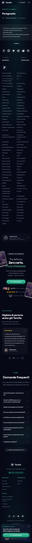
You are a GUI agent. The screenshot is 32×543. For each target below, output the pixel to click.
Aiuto (18, 483)
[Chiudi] (28, 526)
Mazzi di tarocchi (6, 486)
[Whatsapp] (8, 51)
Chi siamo (4, 504)
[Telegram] (18, 51)
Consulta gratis (17, 535)
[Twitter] (13, 51)
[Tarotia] (6, 2)
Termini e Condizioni (7, 496)
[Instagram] (14, 516)
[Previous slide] (9, 358)
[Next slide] (22, 358)
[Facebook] (4, 51)
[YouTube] (18, 516)
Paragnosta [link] (21, 18)
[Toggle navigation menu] (29, 2)
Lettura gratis (17, 282)
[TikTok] (9, 516)
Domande (4, 483)
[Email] (28, 51)
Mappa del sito (6, 506)
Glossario (20, 481)
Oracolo (4, 489)
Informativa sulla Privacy (6, 500)
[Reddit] (23, 51)
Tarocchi (4, 481)
